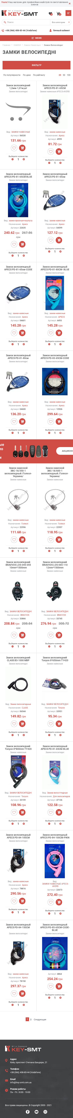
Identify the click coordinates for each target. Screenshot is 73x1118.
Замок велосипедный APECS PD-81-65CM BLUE (18, 175)
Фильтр (36, 65)
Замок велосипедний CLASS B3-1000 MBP (18, 659)
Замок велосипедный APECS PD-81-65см (55, 175)
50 (64, 75)
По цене (27, 75)
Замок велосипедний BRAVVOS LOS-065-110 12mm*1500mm (55, 565)
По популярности (11, 75)
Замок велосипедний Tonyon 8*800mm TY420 (18, 747)
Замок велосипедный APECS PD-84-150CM (18, 926)
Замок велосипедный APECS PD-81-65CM (55, 86)
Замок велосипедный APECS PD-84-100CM (18, 836)
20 (60, 75)
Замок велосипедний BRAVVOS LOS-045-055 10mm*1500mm (18, 565)
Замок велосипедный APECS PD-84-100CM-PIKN (54, 836)
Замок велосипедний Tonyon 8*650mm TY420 (55, 659)
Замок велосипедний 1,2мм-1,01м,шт (18, 86)
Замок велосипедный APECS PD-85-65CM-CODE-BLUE (55, 927)
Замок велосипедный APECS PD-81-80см (18, 356)
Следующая (40, 1019)
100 (68, 75)
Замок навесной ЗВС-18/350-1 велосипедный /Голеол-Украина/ (18, 472)
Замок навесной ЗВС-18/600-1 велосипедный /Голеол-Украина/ (54, 472)
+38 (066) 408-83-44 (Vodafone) (21, 30)
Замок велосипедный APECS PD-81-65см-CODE (18, 268)
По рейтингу (39, 75)
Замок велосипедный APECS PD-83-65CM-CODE (55, 356)
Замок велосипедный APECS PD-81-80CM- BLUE (55, 268)
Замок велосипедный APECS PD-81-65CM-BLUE (55, 747)
